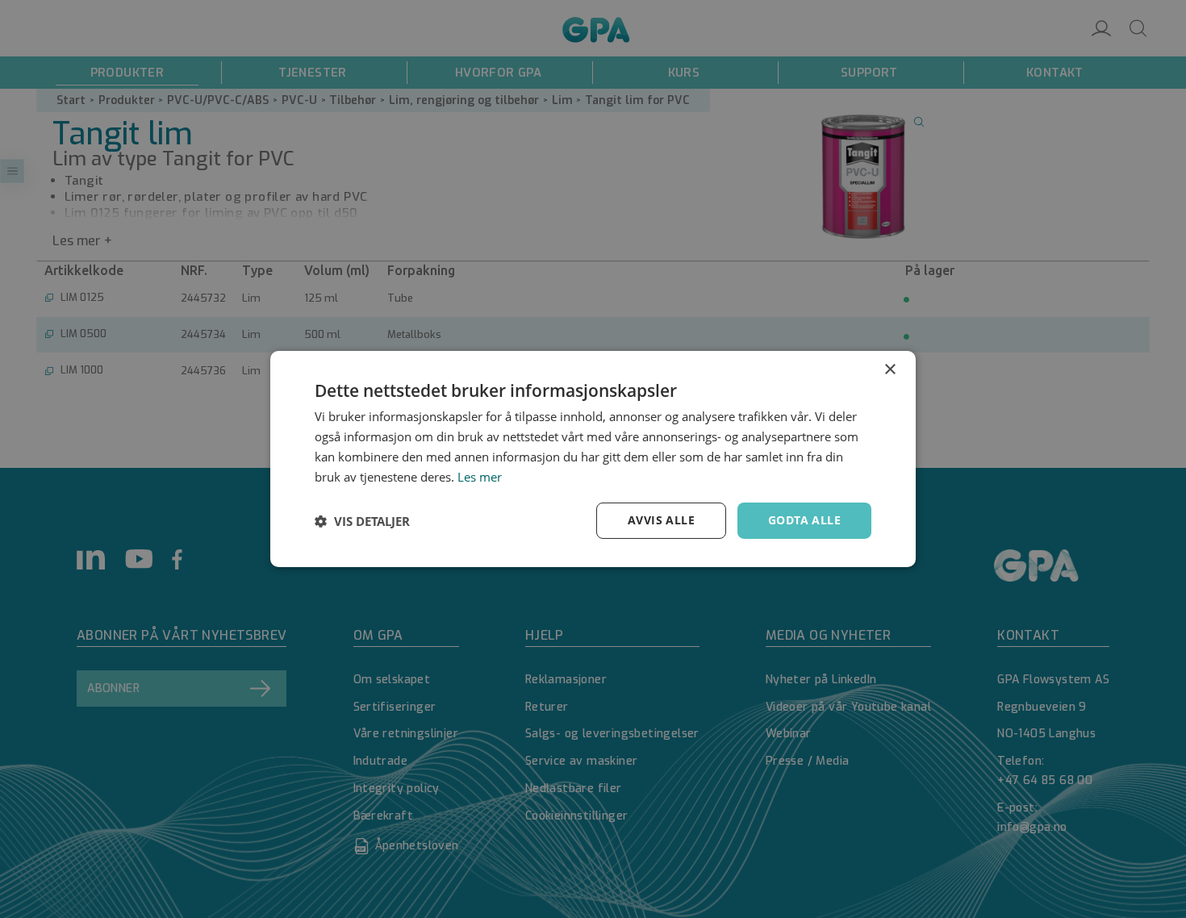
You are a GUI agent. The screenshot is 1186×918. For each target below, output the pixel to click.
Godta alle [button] (804, 520)
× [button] (889, 370)
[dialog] (593, 459)
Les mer (479, 477)
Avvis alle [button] (661, 520)
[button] (362, 521)
